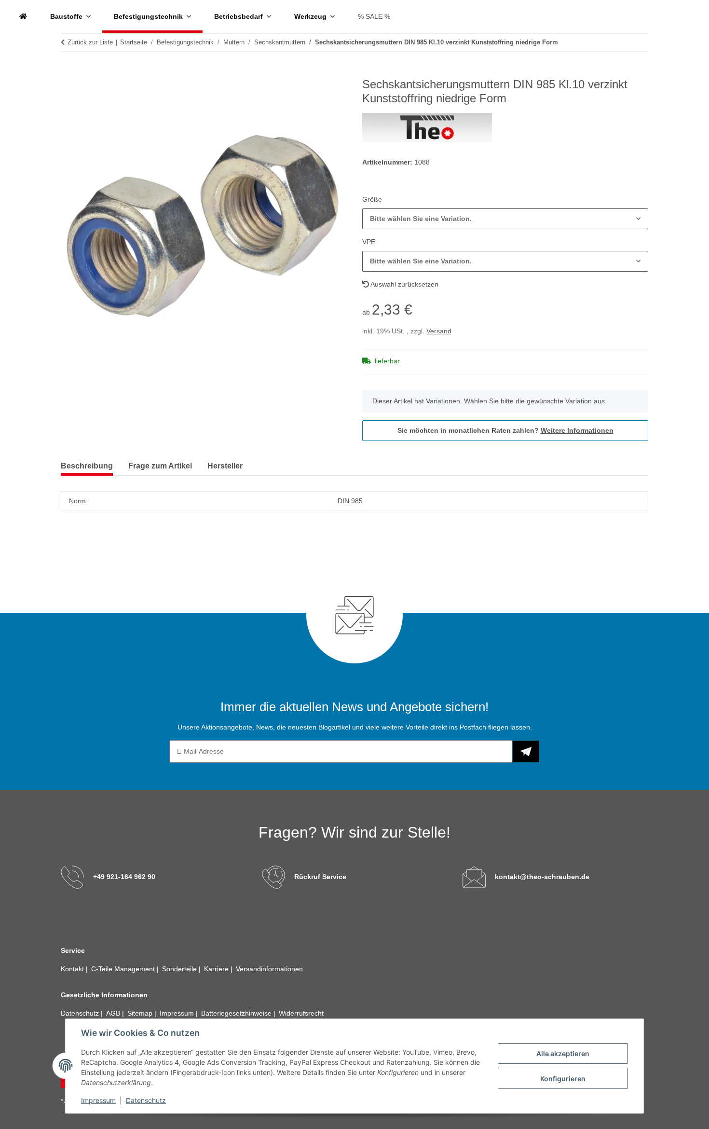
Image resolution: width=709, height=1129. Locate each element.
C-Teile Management (124, 969)
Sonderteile (180, 969)
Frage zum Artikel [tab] (160, 466)
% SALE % (374, 16)
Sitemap (140, 1013)
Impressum (98, 1100)
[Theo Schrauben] (23, 16)
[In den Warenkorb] (68, 72)
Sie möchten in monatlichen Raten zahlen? (505, 430)
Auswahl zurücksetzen (403, 284)
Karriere (217, 969)
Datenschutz (146, 1100)
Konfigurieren (563, 1078)
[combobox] (505, 218)
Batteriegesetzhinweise (237, 1013)
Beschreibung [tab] (87, 466)
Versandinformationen (269, 969)
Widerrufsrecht (301, 1013)
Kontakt (73, 969)
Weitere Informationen (577, 430)
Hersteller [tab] (225, 466)
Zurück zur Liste (90, 42)
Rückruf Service (320, 877)
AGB (114, 1013)
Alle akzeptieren (562, 1053)
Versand (438, 331)
